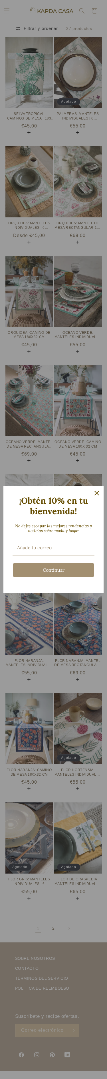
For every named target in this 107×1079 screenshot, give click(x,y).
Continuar (53, 570)
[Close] (97, 493)
